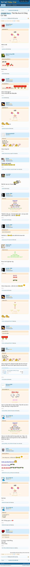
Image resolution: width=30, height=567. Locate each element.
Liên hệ (24, 563)
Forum (3, 5)
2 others (17, 169)
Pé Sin (13, 153)
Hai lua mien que (8, 153)
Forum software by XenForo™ (5, 565)
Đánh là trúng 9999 (10, 54)
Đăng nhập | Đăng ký (24, 1)
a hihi (8, 443)
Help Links (15, 5)
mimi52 (3, 73)
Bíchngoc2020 (9, 384)
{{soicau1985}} (4, 410)
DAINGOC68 (10, 410)
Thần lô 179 (8, 244)
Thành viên (9, 5)
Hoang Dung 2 (9, 24)
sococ (3, 97)
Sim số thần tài (7, 169)
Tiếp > (18, 20)
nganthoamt (4, 49)
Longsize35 (12, 169)
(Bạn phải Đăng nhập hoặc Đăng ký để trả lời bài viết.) (19, 552)
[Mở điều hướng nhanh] (28, 10)
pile (7, 348)
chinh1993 (8, 174)
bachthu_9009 (9, 193)
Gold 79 (7, 102)
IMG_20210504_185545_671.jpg (13, 370)
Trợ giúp (27, 563)
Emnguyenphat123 (10, 133)
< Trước (2, 20)
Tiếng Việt (2, 563)
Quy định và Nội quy (26, 565)
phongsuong (4, 239)
